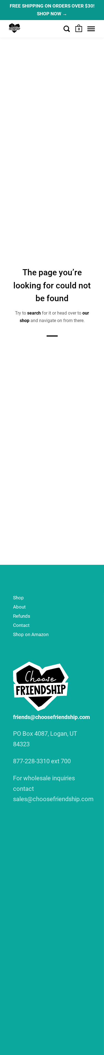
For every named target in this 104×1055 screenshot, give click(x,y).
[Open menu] (91, 29)
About (19, 607)
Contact (21, 625)
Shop (18, 597)
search (34, 312)
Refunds (21, 616)
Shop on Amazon (31, 634)
